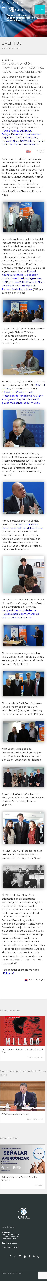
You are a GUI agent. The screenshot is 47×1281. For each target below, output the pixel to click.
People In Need (10, 141)
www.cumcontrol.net (5, 1205)
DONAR (40, 9)
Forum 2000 (30, 137)
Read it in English (37, 979)
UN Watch (26, 141)
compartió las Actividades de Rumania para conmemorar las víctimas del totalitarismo (20, 614)
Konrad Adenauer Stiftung (16, 131)
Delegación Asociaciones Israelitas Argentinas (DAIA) (21, 278)
